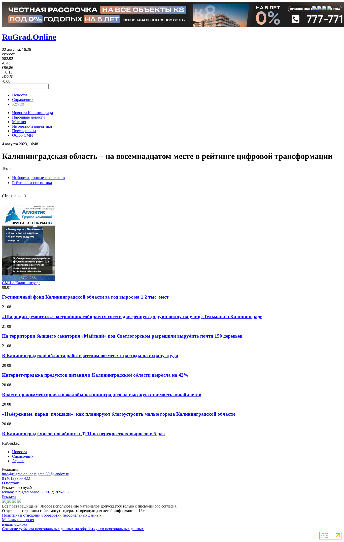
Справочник (22, 99)
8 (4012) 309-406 (54, 492)
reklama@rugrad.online (21, 492)
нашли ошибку (15, 524)
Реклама (9, 496)
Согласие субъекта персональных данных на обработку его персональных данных (73, 529)
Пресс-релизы (24, 131)
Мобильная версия (18, 520)
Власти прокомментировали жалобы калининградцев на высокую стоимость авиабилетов (101, 394)
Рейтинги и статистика (32, 182)
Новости (19, 95)
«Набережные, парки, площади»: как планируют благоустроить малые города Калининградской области (118, 414)
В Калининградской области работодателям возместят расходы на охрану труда (90, 355)
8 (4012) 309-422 (16, 478)
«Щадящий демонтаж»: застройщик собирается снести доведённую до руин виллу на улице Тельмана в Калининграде (132, 316)
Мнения (19, 122)
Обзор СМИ (22, 135)
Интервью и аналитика (32, 126)
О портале (11, 483)
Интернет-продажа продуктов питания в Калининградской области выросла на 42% (95, 375)
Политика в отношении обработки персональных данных (51, 515)
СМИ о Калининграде (21, 283)
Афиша (18, 104)
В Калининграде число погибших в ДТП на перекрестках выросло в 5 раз (83, 433)
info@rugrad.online (17, 474)
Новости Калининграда (32, 113)
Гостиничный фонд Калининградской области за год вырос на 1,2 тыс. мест (85, 297)
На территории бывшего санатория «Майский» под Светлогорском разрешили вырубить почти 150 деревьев (122, 336)
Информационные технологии (38, 177)
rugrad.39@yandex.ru (51, 474)
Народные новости (28, 117)
